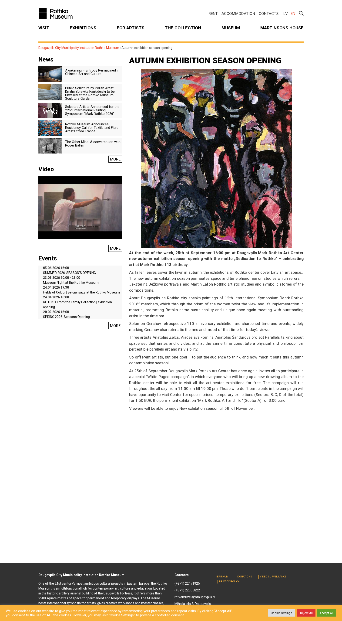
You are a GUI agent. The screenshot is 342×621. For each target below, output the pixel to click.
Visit (43, 28)
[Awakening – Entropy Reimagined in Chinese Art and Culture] (50, 74)
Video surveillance (273, 576)
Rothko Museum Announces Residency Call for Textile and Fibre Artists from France (91, 127)
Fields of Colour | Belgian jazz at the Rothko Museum (81, 292)
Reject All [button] (306, 613)
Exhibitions (83, 28)
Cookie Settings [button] (281, 613)
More (115, 159)
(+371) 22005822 (187, 590)
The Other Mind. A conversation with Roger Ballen (93, 143)
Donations (244, 576)
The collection (183, 28)
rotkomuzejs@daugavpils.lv (194, 597)
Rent (213, 13)
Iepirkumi (222, 576)
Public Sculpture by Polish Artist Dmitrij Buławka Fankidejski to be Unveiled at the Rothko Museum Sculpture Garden (90, 93)
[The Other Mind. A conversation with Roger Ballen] (50, 145)
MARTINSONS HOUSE (282, 28)
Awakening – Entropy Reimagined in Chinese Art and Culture (92, 72)
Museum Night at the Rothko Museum (71, 282)
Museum (230, 28)
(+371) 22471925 (187, 583)
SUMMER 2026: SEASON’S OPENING (69, 273)
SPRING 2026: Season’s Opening (66, 317)
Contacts (268, 13)
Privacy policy (229, 581)
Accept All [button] (326, 613)
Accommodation (238, 13)
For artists (130, 28)
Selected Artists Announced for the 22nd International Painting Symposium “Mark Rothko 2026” (92, 110)
